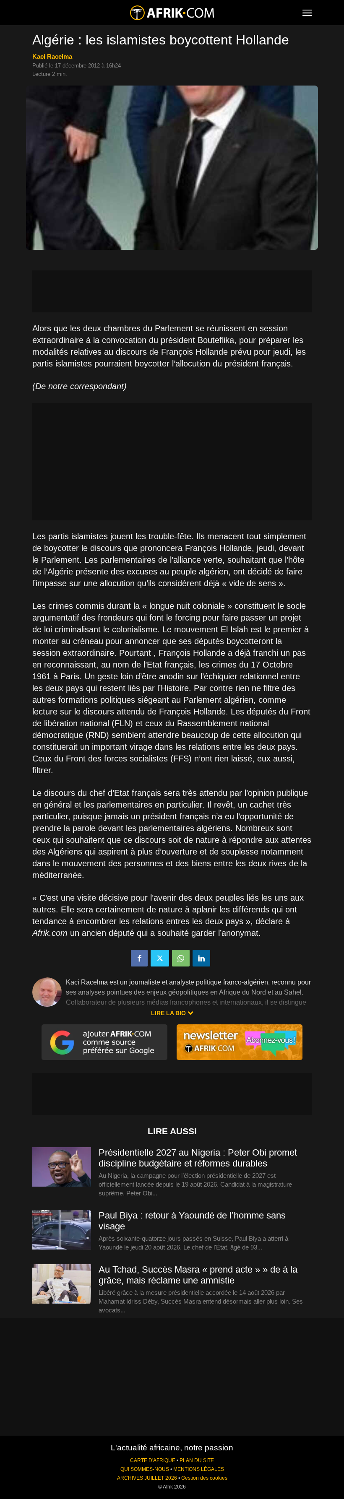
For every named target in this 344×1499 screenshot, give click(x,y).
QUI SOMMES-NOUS (144, 1469)
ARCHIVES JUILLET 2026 (147, 1478)
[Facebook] (139, 958)
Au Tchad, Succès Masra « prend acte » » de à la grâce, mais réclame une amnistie (198, 1275)
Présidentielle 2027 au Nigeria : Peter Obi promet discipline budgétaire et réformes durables (198, 1158)
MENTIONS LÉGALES (198, 1469)
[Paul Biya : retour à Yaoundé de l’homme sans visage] (61, 1230)
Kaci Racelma (52, 56)
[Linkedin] (201, 958)
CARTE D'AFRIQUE (152, 1460)
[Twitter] (160, 958)
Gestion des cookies (204, 1478)
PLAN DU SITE (197, 1460)
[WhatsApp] (181, 958)
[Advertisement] (172, 291)
